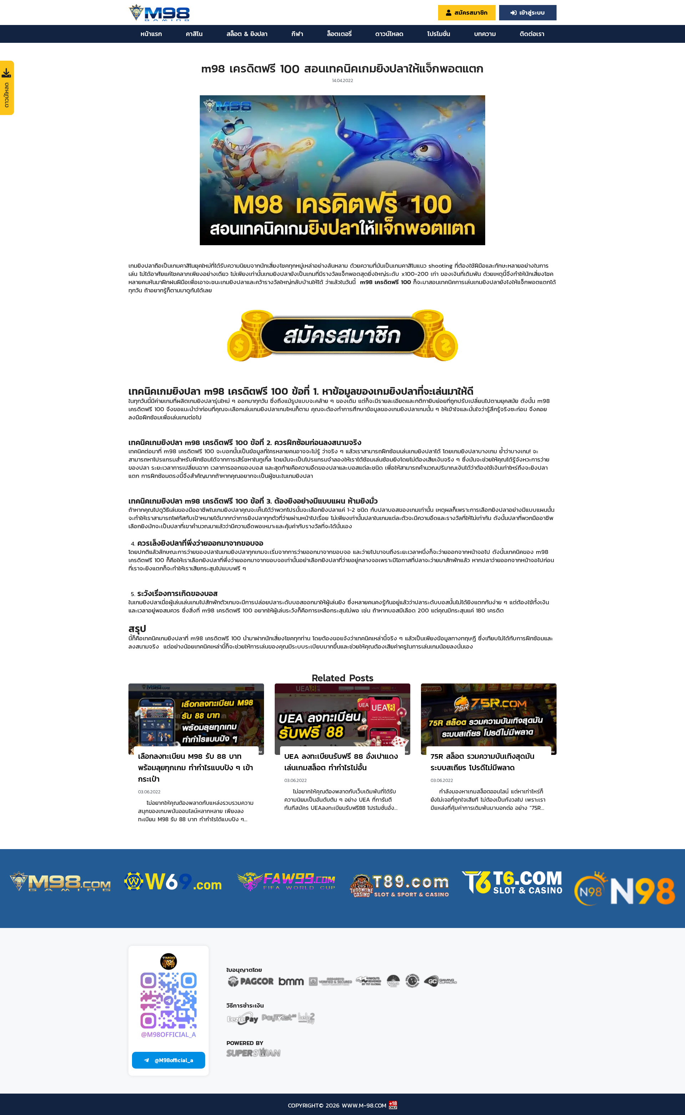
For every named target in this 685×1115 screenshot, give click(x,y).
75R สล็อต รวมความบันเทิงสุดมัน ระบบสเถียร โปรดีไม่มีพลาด (482, 762)
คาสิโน (194, 34)
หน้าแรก (151, 34)
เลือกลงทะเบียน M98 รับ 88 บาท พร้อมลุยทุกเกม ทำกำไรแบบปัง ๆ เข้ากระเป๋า (195, 767)
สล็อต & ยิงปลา (247, 34)
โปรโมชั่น (438, 34)
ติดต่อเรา (532, 34)
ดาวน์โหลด (389, 34)
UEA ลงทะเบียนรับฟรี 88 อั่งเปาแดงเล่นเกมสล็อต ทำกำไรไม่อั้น (341, 762)
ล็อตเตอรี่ (339, 34)
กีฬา (297, 34)
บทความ (485, 34)
